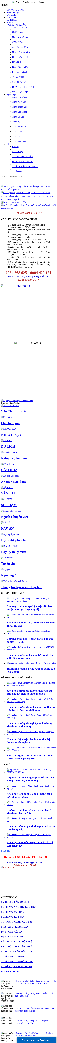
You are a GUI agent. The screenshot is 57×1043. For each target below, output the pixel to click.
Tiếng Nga (16, 122)
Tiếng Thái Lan (19, 127)
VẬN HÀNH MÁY (21, 92)
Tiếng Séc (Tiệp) (19, 112)
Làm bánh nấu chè (20, 72)
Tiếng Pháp (17, 136)
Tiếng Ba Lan (18, 117)
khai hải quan (18, 32)
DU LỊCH (11, 15)
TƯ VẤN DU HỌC (15, 10)
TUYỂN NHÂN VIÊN (22, 156)
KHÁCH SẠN (13, 12)
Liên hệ (15, 146)
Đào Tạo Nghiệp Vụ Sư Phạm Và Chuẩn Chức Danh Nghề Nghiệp (30, 757)
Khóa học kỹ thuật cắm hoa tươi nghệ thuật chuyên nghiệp (28, 741)
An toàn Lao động (20, 47)
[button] (5, 208)
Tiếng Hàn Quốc (19, 97)
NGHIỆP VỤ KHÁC (16, 25)
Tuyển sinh (17, 171)
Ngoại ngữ (11, 94)
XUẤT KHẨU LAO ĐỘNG (25, 166)
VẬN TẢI (11, 17)
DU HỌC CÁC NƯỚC (22, 161)
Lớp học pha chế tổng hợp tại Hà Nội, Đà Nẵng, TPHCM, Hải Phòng (30, 779)
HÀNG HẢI (17, 62)
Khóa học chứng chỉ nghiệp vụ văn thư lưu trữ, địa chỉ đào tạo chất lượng (31, 708)
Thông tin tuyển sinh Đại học (21, 587)
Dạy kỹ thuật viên (20, 67)
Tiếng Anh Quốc (19, 141)
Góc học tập (17, 151)
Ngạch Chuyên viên (21, 52)
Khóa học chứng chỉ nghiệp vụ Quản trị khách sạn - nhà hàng (29, 725)
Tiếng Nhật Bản (19, 102)
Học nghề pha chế (20, 57)
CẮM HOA (17, 42)
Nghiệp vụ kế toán (20, 37)
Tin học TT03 (18, 77)
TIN (8, 144)
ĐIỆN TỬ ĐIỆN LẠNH (23, 87)
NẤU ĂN (11, 22)
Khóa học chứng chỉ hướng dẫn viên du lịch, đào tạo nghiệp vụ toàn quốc (29, 692)
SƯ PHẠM (12, 20)
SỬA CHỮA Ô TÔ (20, 82)
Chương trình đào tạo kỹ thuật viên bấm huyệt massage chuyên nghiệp (30, 608)
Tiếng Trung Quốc (20, 107)
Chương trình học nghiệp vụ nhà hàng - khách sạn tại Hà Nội (29, 811)
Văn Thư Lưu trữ (20, 27)
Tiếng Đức (17, 131)
